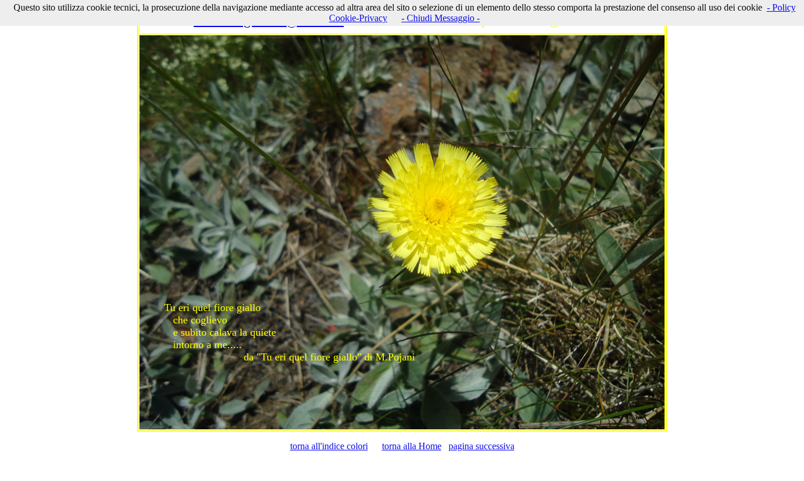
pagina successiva (481, 446)
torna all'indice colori (329, 446)
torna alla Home (411, 446)
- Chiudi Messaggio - (440, 18)
